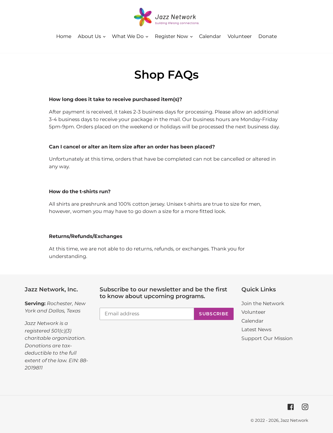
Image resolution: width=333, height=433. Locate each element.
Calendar (252, 321)
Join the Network (262, 303)
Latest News (256, 329)
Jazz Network (294, 420)
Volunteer (253, 312)
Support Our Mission (267, 338)
